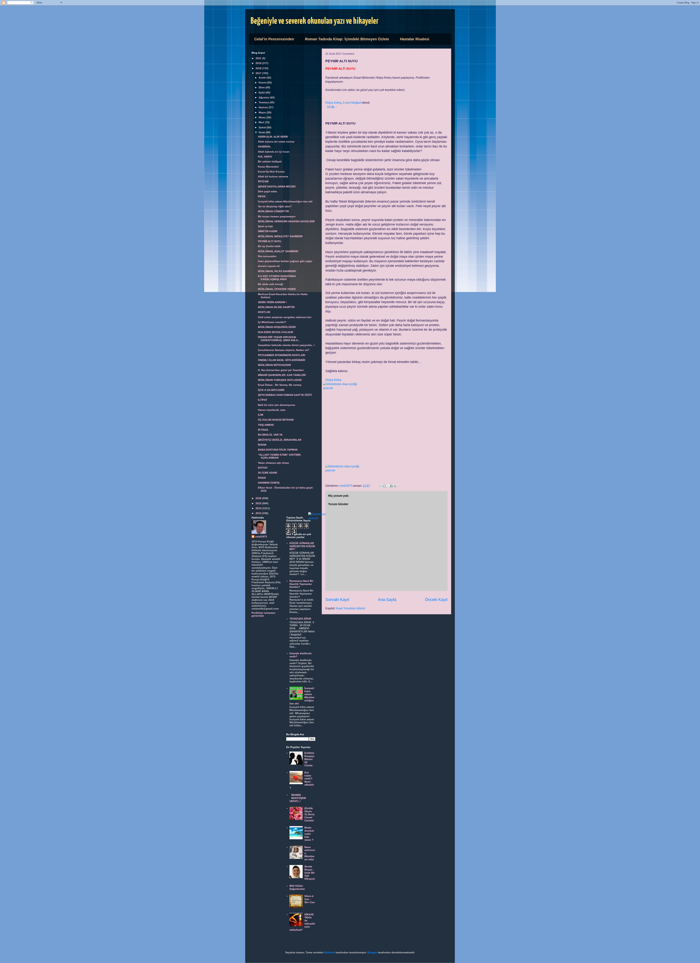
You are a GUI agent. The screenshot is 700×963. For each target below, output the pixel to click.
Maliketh (329, 952)
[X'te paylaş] (388, 486)
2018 (259, 68)
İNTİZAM (263, 181)
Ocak (262, 132)
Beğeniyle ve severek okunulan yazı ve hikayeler (314, 21)
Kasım (263, 82)
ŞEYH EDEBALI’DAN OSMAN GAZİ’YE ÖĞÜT (285, 394)
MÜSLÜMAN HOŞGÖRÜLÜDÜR (277, 327)
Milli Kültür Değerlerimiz (297, 887)
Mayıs (263, 112)
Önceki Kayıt (436, 599)
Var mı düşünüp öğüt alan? (275, 206)
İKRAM (262, 444)
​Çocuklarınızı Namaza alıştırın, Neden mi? (283, 350)
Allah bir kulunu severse (273, 176)
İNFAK (262, 196)
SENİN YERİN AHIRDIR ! (272, 302)
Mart (262, 122)
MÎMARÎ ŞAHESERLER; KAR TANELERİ (282, 375)
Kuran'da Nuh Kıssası (271, 171)
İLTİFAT (262, 399)
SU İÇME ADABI (267, 472)
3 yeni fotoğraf (352, 102)
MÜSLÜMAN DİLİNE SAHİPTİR (276, 307)
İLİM (260, 414)
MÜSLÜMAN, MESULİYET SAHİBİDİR (280, 236)
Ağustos (264, 97)
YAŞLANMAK (266, 424)
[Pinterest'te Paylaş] (395, 486)
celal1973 (261, 536)
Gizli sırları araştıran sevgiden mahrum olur (284, 317)
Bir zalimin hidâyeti (270, 161)
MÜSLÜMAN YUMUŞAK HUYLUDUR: (280, 379)
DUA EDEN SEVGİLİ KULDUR (275, 332)
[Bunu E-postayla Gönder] (381, 486)
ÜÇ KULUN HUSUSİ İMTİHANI (276, 419)
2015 (259, 503)
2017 (259, 73)
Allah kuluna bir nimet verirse (276, 141)
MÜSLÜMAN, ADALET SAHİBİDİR (278, 251)
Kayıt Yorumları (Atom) (350, 608)
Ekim (262, 87)
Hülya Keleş (333, 102)
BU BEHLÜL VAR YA (270, 434)
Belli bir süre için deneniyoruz (276, 404)
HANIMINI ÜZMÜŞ (268, 482)
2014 (259, 508)
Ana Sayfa (387, 599)
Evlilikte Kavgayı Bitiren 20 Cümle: (309, 759)
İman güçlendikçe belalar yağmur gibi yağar (285, 261)
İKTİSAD (263, 429)
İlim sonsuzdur (267, 256)
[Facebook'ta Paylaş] (391, 486)
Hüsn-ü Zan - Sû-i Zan (309, 899)
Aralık (263, 77)
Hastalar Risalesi (414, 39)
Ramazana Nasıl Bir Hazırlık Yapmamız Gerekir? (301, 584)
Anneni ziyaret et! (269, 266)
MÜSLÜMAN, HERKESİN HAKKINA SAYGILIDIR (286, 221)
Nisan (263, 117)
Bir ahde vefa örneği (270, 284)
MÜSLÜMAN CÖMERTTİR (273, 211)
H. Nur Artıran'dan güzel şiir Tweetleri (281, 370)
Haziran (264, 107)
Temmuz (264, 102)
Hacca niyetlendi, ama (271, 409)
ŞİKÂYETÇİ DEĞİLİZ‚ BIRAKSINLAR (279, 439)
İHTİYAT (263, 467)
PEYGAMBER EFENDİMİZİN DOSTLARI (281, 355)
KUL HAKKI (265, 156)
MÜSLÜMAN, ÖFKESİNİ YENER (277, 289)
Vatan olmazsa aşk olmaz (273, 462)
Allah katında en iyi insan (273, 151)
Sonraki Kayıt (337, 599)
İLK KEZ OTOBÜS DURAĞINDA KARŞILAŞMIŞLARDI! (277, 278)
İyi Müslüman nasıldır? (272, 322)
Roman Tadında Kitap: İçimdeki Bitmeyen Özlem (347, 39)
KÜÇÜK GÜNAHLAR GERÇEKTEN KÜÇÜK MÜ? (302, 546)
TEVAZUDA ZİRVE (300, 618)
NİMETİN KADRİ (267, 231)
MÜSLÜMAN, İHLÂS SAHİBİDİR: (277, 271)
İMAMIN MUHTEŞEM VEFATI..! (297, 798)
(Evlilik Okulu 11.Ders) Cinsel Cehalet (309, 814)
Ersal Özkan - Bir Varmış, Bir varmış (279, 384)
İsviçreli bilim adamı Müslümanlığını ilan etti (285, 201)
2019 (259, 63)
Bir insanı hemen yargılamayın (276, 216)
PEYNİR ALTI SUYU (269, 241)
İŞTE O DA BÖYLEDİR (271, 390)
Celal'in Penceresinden (274, 39)
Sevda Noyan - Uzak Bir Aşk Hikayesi (309, 872)
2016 (259, 498)
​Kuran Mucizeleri (268, 166)
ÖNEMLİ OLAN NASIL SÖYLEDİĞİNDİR (281, 360)
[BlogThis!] (384, 486)
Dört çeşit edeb (267, 191)
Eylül (262, 92)
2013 (259, 513)
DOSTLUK (264, 312)
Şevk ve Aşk (265, 226)
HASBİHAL (264, 146)
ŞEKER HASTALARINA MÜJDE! (277, 186)
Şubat (263, 127)
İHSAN (262, 477)
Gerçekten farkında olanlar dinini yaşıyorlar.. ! (286, 345)
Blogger (372, 952)
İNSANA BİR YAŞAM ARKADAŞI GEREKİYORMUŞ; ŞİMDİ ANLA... (279, 339)
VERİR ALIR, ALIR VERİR (273, 136)
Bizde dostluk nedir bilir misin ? (309, 833)
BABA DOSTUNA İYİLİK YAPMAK (278, 449)
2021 (259, 58)
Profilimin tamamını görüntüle (263, 614)
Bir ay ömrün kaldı (269, 246)
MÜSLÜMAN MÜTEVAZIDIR (274, 365)
